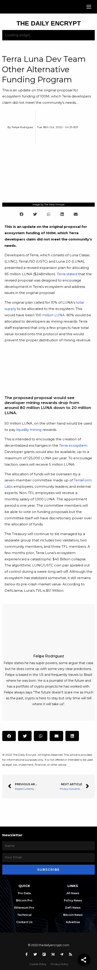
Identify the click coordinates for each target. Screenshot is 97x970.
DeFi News (73, 907)
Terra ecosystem (73, 445)
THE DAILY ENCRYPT (48, 23)
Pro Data (24, 893)
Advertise (73, 922)
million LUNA (53, 315)
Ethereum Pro (24, 907)
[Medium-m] (53, 954)
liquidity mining (29, 429)
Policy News (73, 900)
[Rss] (70, 954)
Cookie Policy (38, 964)
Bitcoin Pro (24, 900)
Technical (24, 915)
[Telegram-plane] (61, 954)
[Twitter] (35, 954)
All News (73, 893)
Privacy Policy (59, 964)
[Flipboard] (44, 954)
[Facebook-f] (26, 954)
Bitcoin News (73, 915)
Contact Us (24, 922)
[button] (89, 7)
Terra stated (67, 274)
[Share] (84, 960)
